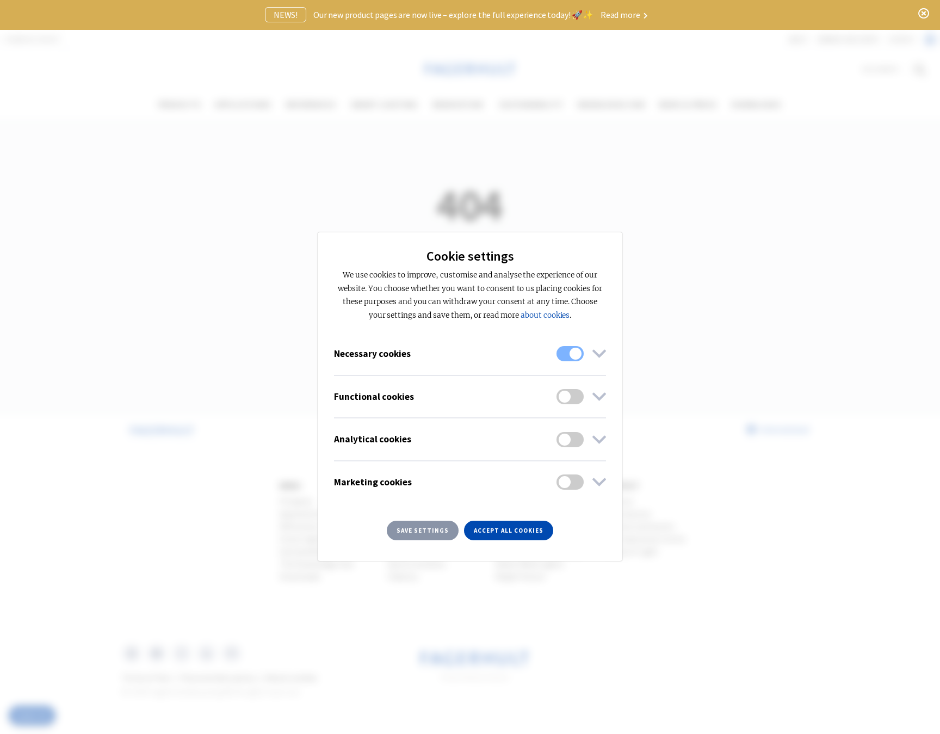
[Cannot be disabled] (570, 353)
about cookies (545, 315)
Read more (621, 14)
